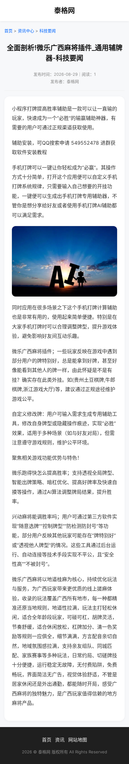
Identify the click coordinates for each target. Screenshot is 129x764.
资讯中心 (26, 30)
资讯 (59, 740)
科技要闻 (47, 30)
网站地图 (77, 740)
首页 (8, 30)
